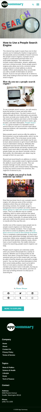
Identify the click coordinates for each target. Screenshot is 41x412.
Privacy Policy (7, 352)
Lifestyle (5, 373)
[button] (38, 4)
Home (4, 343)
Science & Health (8, 370)
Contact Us (6, 349)
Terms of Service (8, 355)
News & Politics (8, 367)
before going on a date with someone (16, 210)
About (4, 346)
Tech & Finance (8, 379)
